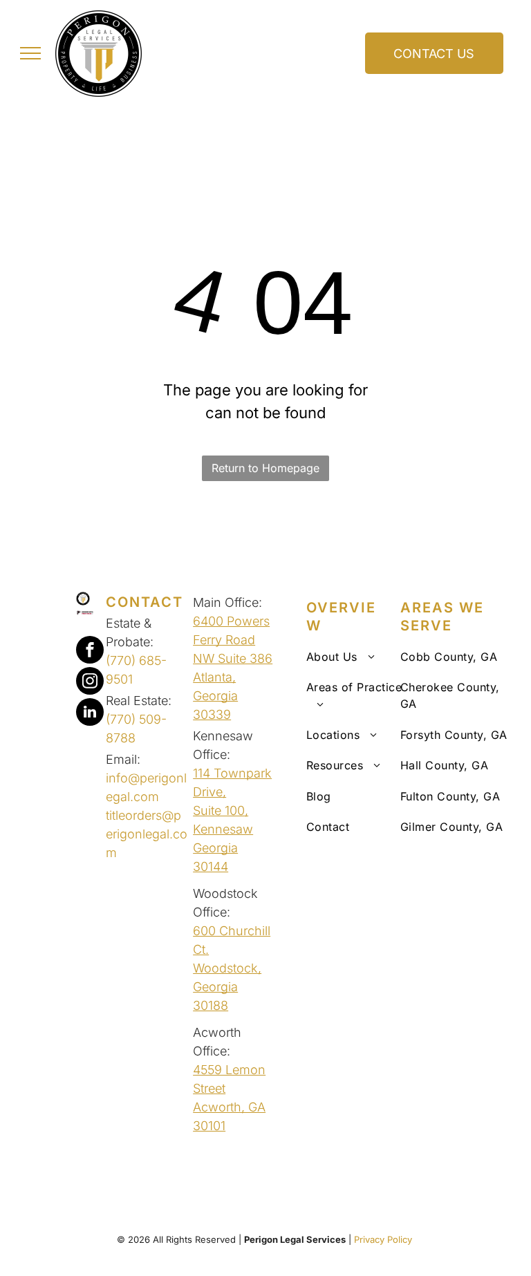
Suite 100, (220, 810)
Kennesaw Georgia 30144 (223, 848)
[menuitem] (362, 656)
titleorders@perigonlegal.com (146, 834)
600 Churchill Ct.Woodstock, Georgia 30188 (231, 968)
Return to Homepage (265, 468)
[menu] (30, 53)
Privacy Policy (384, 1239)
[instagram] (90, 682)
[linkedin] (90, 713)
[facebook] (90, 651)
